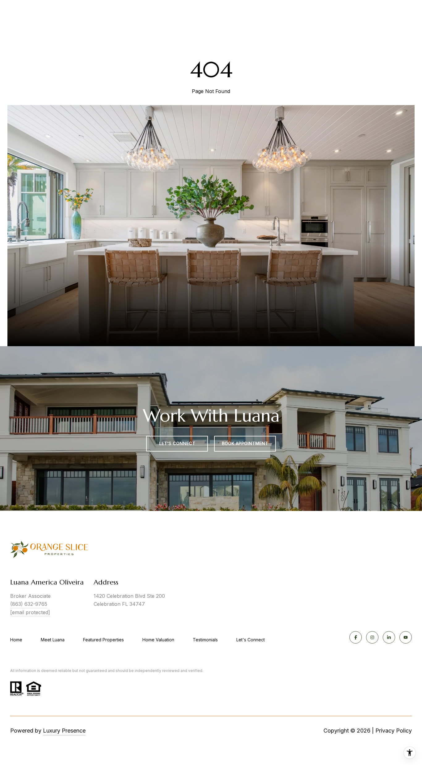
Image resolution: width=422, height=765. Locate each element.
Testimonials (205, 639)
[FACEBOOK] (355, 637)
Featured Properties (103, 639)
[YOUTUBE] (405, 637)
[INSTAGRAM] (372, 637)
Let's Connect (250, 639)
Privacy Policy (393, 730)
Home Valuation (158, 639)
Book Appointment (245, 443)
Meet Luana (53, 639)
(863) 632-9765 (28, 604)
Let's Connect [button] (177, 443)
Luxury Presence (64, 730)
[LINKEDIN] (389, 637)
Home (16, 639)
